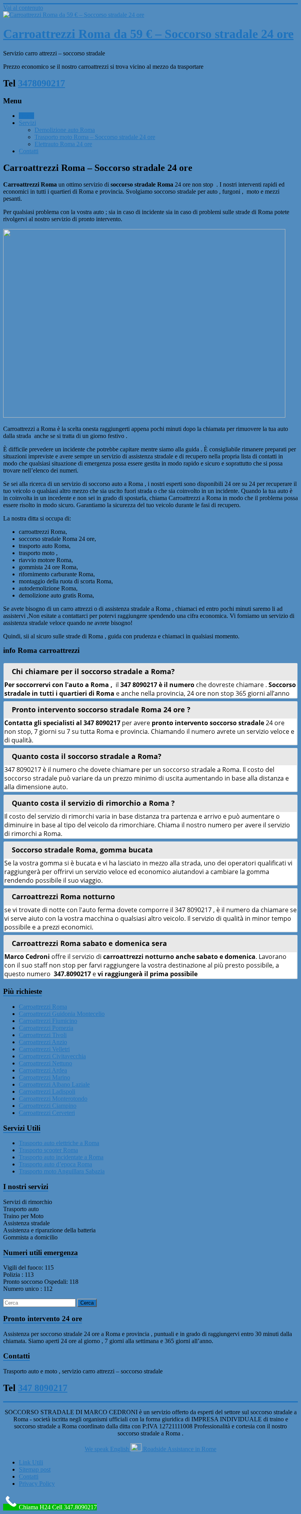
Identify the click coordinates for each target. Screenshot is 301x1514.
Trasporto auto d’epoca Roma (55, 1164)
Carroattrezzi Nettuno (45, 1063)
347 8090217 (42, 1388)
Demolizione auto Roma (64, 129)
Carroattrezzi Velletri (44, 1049)
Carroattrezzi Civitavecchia (52, 1056)
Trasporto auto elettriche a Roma (59, 1143)
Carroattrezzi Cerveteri (47, 1112)
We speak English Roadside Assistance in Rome (150, 1449)
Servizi (27, 122)
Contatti (28, 151)
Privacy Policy (37, 1483)
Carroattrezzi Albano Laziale (54, 1084)
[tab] (150, 671)
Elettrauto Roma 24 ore (63, 144)
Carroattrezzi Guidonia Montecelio (62, 1013)
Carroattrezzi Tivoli (43, 1035)
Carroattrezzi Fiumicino (48, 1020)
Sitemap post (35, 1469)
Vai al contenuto (23, 7)
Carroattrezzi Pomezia (46, 1028)
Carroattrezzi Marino (44, 1077)
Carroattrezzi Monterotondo (53, 1098)
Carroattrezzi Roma (43, 1006)
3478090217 (41, 83)
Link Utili (31, 1462)
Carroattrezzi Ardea (43, 1070)
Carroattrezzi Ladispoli (47, 1091)
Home (26, 115)
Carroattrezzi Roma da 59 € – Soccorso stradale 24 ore (148, 34)
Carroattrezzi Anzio (43, 1042)
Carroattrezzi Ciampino (47, 1105)
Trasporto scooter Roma (48, 1150)
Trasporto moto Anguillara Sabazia (62, 1171)
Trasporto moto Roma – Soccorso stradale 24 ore (94, 137)
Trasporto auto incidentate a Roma (61, 1157)
